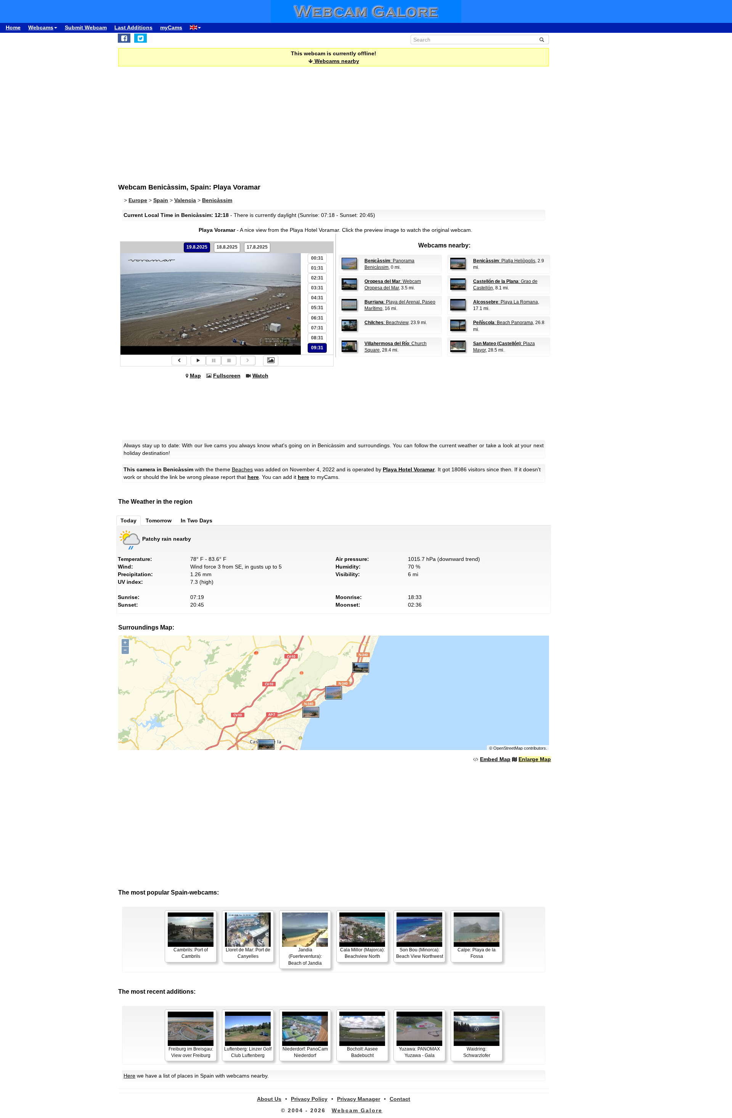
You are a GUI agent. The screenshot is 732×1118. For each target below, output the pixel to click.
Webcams (40, 27)
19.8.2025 (196, 247)
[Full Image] (270, 360)
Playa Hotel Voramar (409, 469)
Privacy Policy (309, 1099)
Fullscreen (227, 376)
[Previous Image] (179, 360)
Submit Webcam (86, 27)
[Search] (541, 40)
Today (128, 520)
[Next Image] (247, 360)
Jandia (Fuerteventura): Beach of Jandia (305, 956)
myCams (171, 27)
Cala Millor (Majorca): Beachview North (362, 953)
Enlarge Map (534, 759)
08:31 (317, 338)
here (253, 477)
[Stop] (228, 360)
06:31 (317, 318)
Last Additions (133, 27)
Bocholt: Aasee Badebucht (362, 1052)
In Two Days (196, 520)
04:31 (317, 297)
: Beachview (386, 322)
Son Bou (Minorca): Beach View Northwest (419, 953)
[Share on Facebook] (124, 38)
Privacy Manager (358, 1099)
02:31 (317, 278)
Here (129, 1076)
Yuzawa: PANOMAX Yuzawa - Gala (419, 1052)
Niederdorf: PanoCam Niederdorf (305, 1052)
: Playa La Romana (505, 302)
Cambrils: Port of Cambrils (190, 953)
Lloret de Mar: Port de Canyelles (248, 953)
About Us (269, 1099)
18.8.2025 (227, 247)
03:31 (317, 288)
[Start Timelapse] (198, 360)
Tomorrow (159, 520)
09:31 (317, 347)
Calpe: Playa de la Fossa (477, 953)
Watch (260, 376)
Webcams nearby (336, 61)
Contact (400, 1099)
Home (13, 27)
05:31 (317, 307)
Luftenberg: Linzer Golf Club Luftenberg (247, 1052)
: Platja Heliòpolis (504, 260)
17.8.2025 (257, 247)
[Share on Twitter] (140, 38)
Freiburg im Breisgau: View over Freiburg (191, 1052)
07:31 (317, 328)
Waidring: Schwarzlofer (476, 1052)
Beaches (242, 469)
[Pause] (213, 360)
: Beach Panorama (503, 322)
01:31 (317, 268)
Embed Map (495, 759)
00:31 (317, 258)
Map (195, 376)
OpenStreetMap (508, 748)
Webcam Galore (357, 1110)
